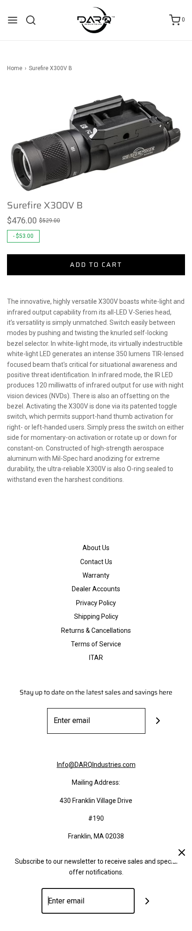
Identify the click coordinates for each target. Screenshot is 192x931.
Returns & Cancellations (96, 630)
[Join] (158, 721)
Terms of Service (96, 644)
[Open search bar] (34, 20)
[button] (96, 143)
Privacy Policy (96, 603)
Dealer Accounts (96, 589)
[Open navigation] (12, 20)
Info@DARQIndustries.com (96, 764)
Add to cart (96, 264)
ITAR (96, 657)
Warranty (96, 575)
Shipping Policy (96, 616)
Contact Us (96, 562)
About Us (96, 547)
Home (14, 68)
